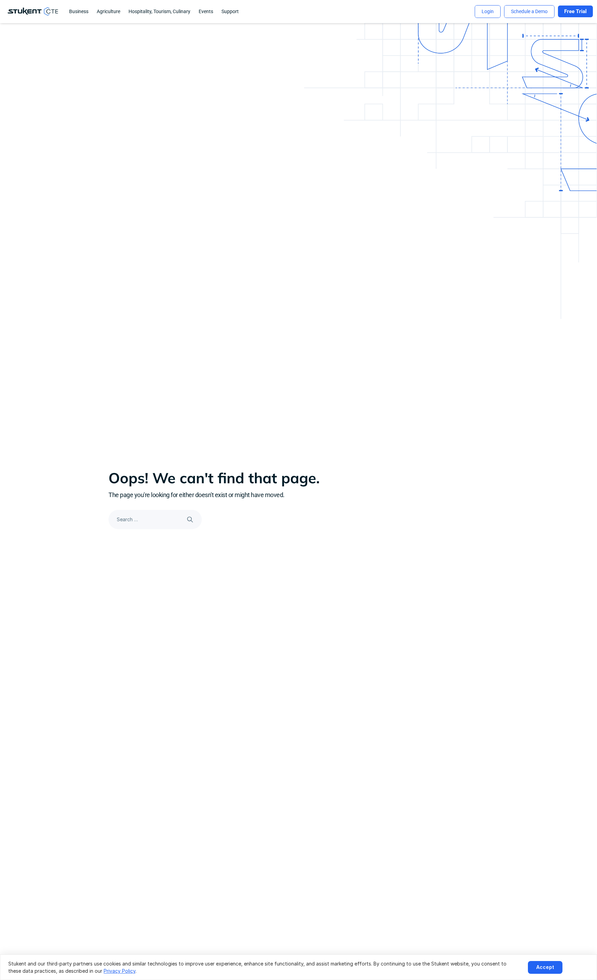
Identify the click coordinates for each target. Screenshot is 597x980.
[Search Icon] (155, 519)
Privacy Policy (119, 971)
